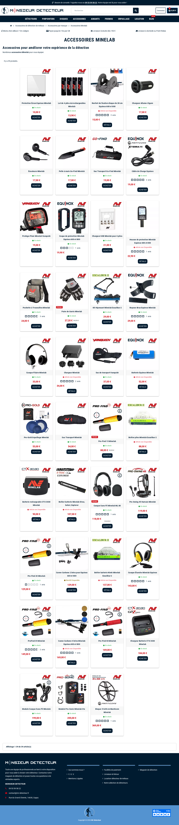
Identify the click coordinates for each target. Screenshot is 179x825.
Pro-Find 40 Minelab (107, 641)
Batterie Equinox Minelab (143, 373)
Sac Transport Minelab (72, 437)
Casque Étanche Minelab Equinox (142, 573)
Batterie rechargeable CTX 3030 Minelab (36, 503)
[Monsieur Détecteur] (33, 10)
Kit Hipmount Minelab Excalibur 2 (107, 308)
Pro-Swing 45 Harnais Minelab (142, 502)
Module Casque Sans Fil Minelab (36, 709)
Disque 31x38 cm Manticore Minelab (107, 710)
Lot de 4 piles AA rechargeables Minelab (72, 104)
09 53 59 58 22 (91, 3)
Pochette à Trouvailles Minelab (36, 308)
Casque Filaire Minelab (36, 373)
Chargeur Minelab (72, 373)
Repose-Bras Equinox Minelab (143, 308)
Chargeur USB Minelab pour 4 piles (107, 236)
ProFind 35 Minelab (36, 641)
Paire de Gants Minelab (72, 311)
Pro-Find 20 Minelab (36, 576)
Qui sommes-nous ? (76, 770)
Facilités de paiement (112, 770)
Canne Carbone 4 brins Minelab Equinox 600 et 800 (71, 642)
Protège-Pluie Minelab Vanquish (36, 236)
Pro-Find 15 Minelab (107, 441)
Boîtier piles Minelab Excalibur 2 (143, 437)
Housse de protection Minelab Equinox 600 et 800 (143, 241)
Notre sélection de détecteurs (116, 783)
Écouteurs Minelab (36, 171)
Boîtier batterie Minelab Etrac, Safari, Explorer (72, 503)
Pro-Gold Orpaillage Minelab (36, 437)
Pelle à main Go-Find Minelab (72, 171)
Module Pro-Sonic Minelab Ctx (72, 709)
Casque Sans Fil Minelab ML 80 (107, 506)
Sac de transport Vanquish (107, 373)
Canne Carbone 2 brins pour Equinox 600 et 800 (72, 574)
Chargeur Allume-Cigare (142, 103)
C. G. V (71, 774)
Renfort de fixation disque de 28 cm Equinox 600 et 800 (107, 104)
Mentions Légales (75, 778)
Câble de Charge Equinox (142, 171)
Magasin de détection (148, 770)
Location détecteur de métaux (116, 778)
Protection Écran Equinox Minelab (36, 103)
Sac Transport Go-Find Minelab (107, 171)
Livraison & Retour (111, 774)
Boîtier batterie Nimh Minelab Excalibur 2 (107, 574)
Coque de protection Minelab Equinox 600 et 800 (71, 237)
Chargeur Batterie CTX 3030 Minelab (142, 642)
